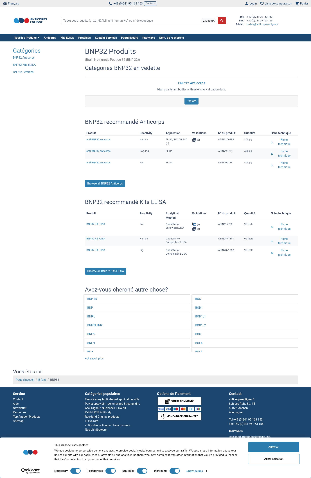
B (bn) (42, 379)
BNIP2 (91, 334)
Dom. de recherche (171, 37)
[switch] (110, 471)
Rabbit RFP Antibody (98, 412)
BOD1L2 (200, 325)
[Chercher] (222, 20)
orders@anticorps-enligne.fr (262, 24)
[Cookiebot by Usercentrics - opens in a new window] (30, 471)
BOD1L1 (200, 316)
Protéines (84, 37)
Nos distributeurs (96, 429)
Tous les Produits (25, 37)
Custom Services (106, 37)
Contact (150, 3)
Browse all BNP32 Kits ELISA (105, 271)
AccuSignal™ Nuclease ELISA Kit (105, 408)
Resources (19, 412)
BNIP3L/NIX (95, 325)
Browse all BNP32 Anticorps (105, 183)
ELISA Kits (91, 421)
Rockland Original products (102, 416)
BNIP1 (91, 343)
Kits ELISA (67, 37)
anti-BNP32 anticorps (98, 139)
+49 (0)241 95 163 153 (128, 3)
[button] (94, 358)
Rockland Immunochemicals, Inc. (250, 437)
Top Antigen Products (26, 416)
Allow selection (273, 458)
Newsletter (19, 408)
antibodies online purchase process (107, 425)
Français (13, 3)
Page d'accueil (25, 379)
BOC (198, 299)
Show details (194, 470)
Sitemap (18, 421)
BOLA (198, 343)
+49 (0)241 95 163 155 (248, 424)
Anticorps (50, 37)
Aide (16, 403)
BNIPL (91, 316)
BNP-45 (92, 299)
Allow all (273, 446)
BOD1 (199, 307)
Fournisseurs (129, 37)
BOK (198, 334)
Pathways (148, 37)
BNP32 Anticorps (191, 83)
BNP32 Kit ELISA (95, 224)
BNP (90, 307)
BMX (90, 352)
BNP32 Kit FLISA (95, 238)
